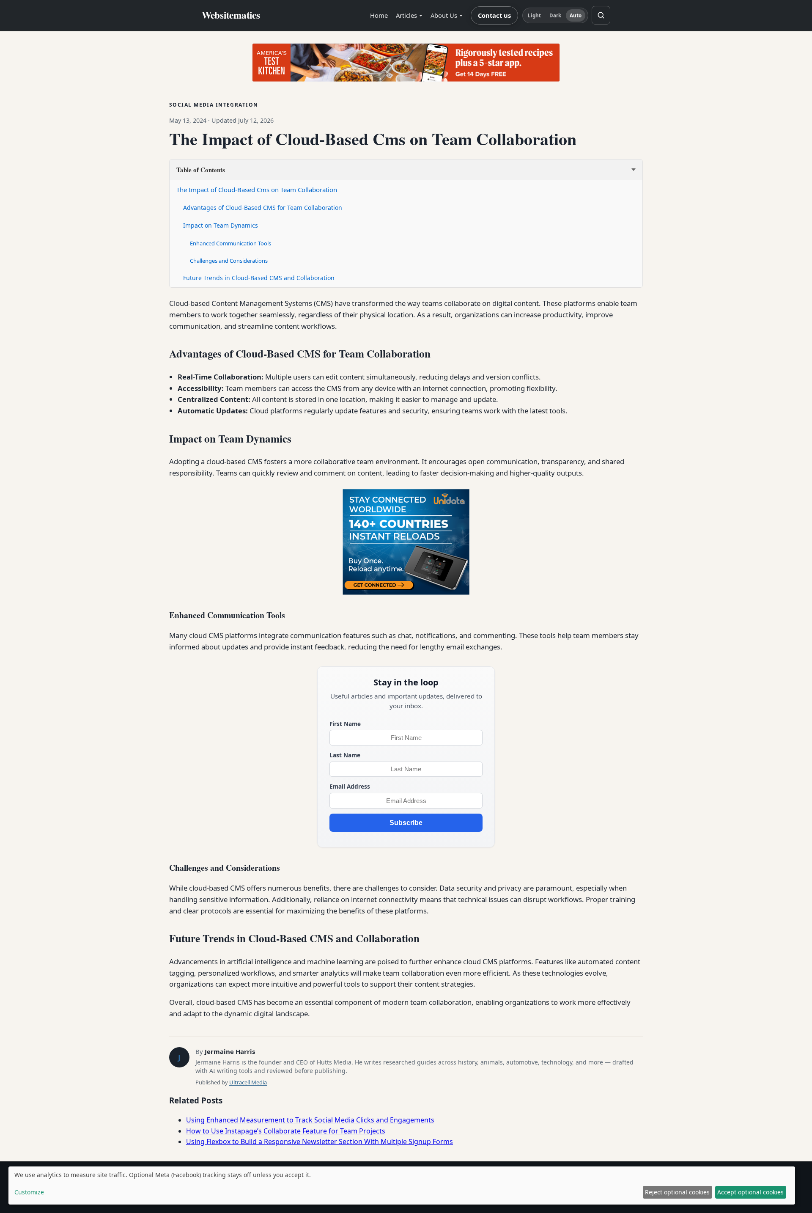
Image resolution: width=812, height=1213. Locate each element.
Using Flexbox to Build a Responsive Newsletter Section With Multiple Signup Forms (319, 1141)
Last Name (344, 755)
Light (534, 15)
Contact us (494, 15)
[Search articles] (601, 15)
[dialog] (401, 1185)
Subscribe (406, 822)
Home (379, 15)
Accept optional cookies (750, 1192)
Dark (555, 15)
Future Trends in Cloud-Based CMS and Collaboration (259, 278)
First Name (345, 724)
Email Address (349, 786)
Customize (29, 1192)
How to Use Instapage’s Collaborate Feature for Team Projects (285, 1131)
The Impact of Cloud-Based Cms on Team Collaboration (256, 189)
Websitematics (231, 15)
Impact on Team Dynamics (220, 225)
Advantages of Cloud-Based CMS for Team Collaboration (262, 208)
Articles (406, 15)
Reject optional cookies (677, 1192)
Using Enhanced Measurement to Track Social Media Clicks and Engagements (310, 1120)
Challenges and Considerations (229, 260)
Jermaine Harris (230, 1051)
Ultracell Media (248, 1082)
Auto (576, 15)
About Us (444, 15)
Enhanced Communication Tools (230, 243)
